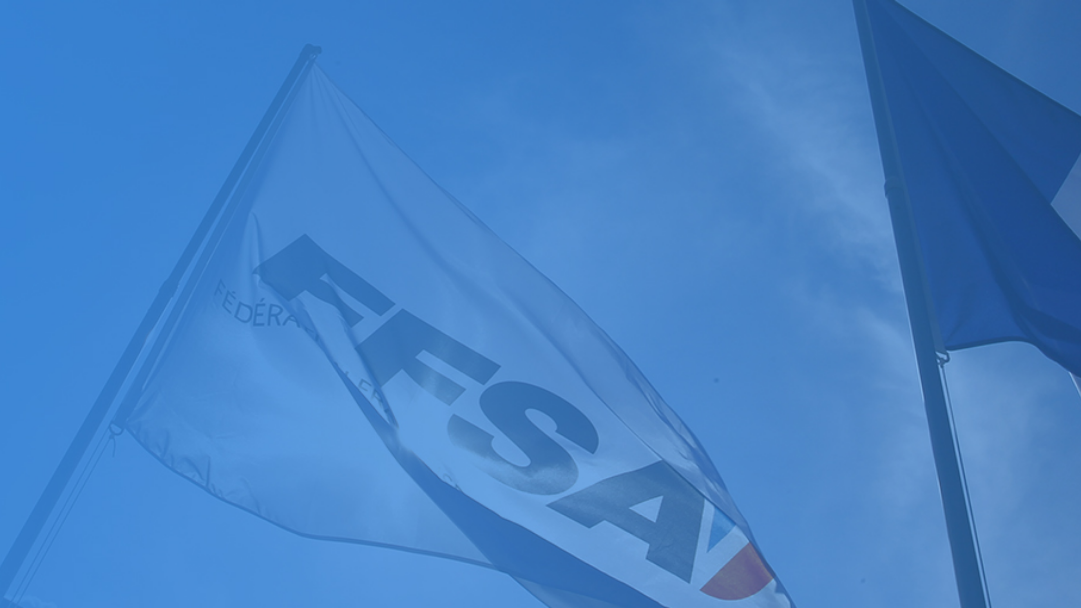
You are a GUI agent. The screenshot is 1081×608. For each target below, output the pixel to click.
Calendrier (11, 255)
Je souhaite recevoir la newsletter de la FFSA (48, 358)
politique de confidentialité (151, 363)
